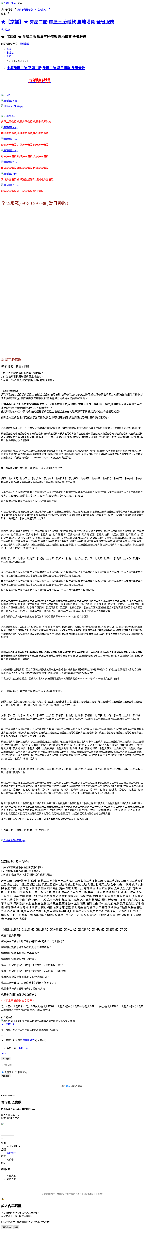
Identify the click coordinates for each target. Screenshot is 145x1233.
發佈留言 (6, 1076)
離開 (16, 1227)
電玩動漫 (24, 43)
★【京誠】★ (8, 1024)
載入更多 (6, 1059)
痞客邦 (26, 1040)
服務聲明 (99, 1194)
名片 (9, 56)
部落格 (10, 52)
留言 (32, 1040)
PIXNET (51, 1194)
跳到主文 (5, 29)
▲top (3, 1053)
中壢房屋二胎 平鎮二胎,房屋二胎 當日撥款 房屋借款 (46, 68)
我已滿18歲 (7, 1227)
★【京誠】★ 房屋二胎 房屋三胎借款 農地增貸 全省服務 (57, 21)
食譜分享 (23, 1048)
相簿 (9, 49)
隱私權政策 (88, 1194)
